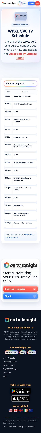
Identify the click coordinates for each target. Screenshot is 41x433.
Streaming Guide (10, 361)
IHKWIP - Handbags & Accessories (22, 179)
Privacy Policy (18, 426)
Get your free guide (15, 288)
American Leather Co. (22, 96)
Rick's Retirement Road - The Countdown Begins (23, 146)
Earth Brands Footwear (23, 104)
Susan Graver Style (21, 137)
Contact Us (11, 352)
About (32, 352)
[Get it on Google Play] (20, 391)
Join (24, 3)
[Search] (20, 3)
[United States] (10, 410)
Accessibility (7, 426)
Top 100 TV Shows (10, 369)
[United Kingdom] (21, 410)
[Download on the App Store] (20, 398)
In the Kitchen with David (23, 162)
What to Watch (9, 365)
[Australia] (31, 410)
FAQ (23, 352)
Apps (5, 376)
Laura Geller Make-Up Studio (22, 189)
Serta (16, 112)
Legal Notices (30, 426)
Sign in (31, 3)
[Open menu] (37, 3)
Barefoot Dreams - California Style (21, 214)
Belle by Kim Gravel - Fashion (22, 120)
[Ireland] (26, 410)
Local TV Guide (9, 358)
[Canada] (15, 410)
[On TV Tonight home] (20, 265)
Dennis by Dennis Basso (23, 223)
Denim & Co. (18, 205)
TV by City (7, 373)
